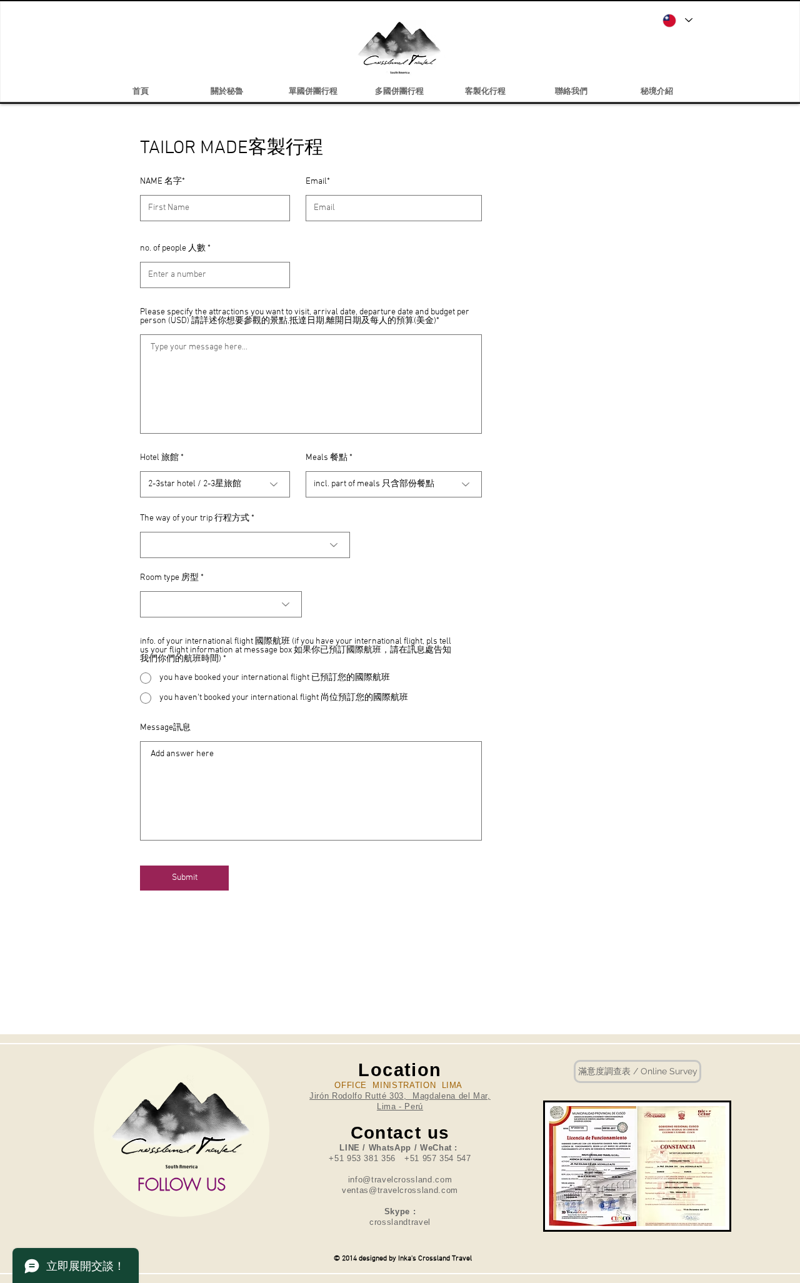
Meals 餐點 (327, 458)
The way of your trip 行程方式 (194, 518)
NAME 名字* (162, 181)
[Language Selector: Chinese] (677, 20)
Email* (318, 181)
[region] (181, 1131)
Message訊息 (165, 728)
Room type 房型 (169, 578)
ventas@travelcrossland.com (400, 1190)
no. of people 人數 (173, 248)
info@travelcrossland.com (400, 1179)
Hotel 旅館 (159, 458)
